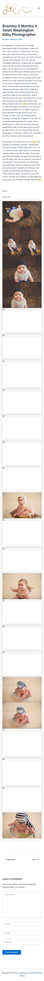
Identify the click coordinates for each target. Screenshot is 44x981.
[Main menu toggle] (39, 8)
